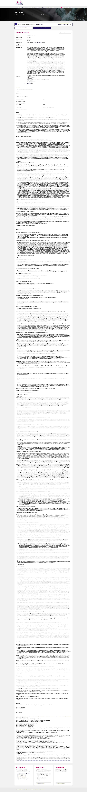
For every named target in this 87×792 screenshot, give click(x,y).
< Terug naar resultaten (42, 27)
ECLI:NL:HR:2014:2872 (37, 42)
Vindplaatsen (18, 76)
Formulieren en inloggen (67, 7)
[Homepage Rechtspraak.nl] (19, 2)
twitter (64, 789)
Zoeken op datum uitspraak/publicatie (23, 773)
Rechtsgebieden (19, 44)
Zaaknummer (18, 40)
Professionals (48, 7)
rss (57, 789)
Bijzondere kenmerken (20, 45)
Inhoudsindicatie (19, 47)
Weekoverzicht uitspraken (60, 783)
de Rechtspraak (42, 7)
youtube (70, 789)
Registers (36, 7)
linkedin (69, 789)
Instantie (17, 35)
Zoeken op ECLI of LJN (21, 775)
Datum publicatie (19, 39)
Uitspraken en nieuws (29, 7)
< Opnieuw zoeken (23, 27)
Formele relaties (19, 42)
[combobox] (65, 32)
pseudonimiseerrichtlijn (38, 24)
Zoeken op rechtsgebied (21, 776)
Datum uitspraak (19, 37)
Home (16, 7)
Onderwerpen (21, 7)
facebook (66, 789)
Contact (53, 7)
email (59, 789)
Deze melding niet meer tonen (63, 24)
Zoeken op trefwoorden (21, 774)
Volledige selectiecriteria (41, 783)
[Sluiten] (71, 24)
